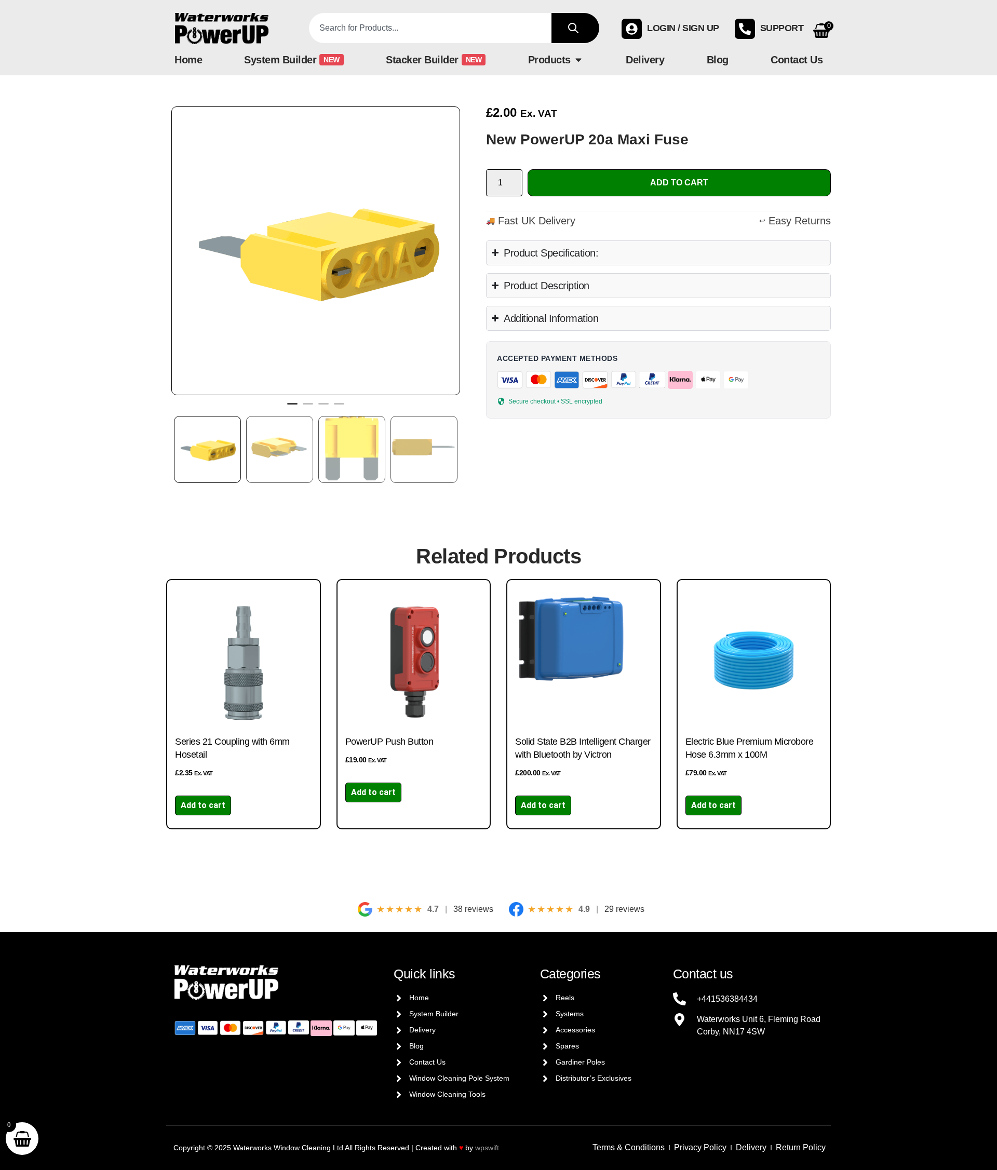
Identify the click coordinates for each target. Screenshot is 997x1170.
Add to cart (679, 182)
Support (782, 28)
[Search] (575, 28)
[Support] (745, 29)
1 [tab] (292, 408)
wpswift (487, 1148)
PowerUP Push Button (389, 741)
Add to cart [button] (203, 805)
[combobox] (430, 28)
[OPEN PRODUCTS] (578, 59)
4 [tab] (339, 408)
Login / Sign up (683, 28)
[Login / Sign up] (632, 29)
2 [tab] (308, 408)
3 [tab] (323, 408)
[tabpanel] (315, 250)
